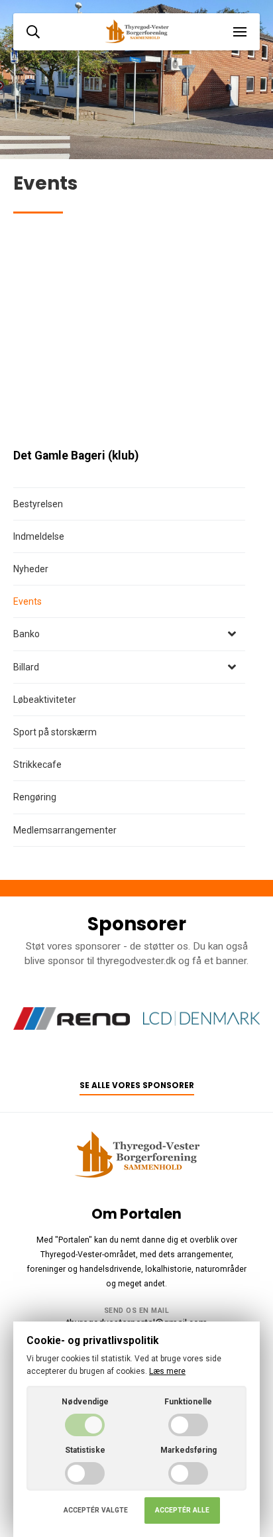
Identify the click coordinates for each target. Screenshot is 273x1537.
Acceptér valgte (96, 1510)
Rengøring (34, 797)
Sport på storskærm (55, 732)
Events (27, 601)
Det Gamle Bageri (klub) (75, 455)
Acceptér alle (182, 1510)
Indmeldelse (38, 536)
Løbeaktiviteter (44, 699)
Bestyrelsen (38, 504)
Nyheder (30, 569)
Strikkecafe (37, 764)
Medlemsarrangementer (65, 830)
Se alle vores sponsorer (137, 1085)
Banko (26, 634)
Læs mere (167, 1371)
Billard (26, 667)
